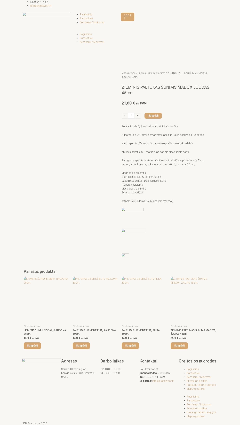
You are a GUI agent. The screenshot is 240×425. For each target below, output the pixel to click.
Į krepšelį (153, 115)
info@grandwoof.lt (163, 380)
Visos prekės (129, 73)
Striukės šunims (156, 73)
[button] (95, 30)
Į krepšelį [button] (32, 345)
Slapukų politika (196, 388)
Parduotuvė (86, 18)
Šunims (142, 73)
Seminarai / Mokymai (92, 22)
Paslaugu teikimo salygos (201, 384)
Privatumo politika (197, 380)
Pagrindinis (86, 14)
